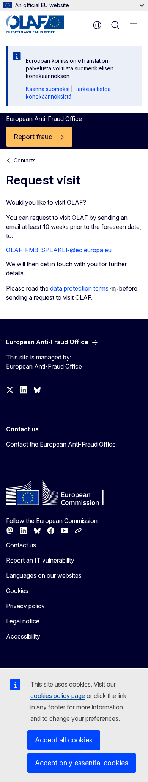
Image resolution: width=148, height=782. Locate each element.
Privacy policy (25, 606)
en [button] (97, 25)
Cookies (17, 590)
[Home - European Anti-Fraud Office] (42, 24)
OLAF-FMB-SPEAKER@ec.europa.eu (59, 250)
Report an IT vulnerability (40, 560)
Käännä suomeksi (47, 89)
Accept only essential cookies (81, 763)
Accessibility (23, 636)
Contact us (21, 545)
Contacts (25, 160)
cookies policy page (57, 695)
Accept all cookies (64, 740)
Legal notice (22, 621)
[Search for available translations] (114, 289)
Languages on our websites (44, 575)
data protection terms (79, 288)
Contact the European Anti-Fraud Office (61, 444)
